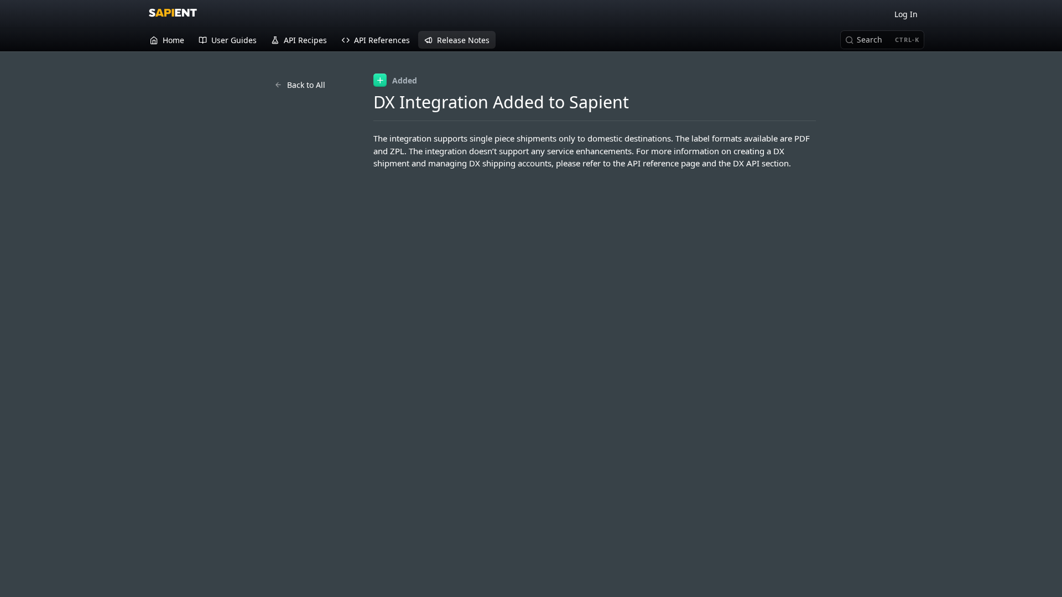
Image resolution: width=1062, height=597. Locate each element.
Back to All (306, 85)
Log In (906, 14)
